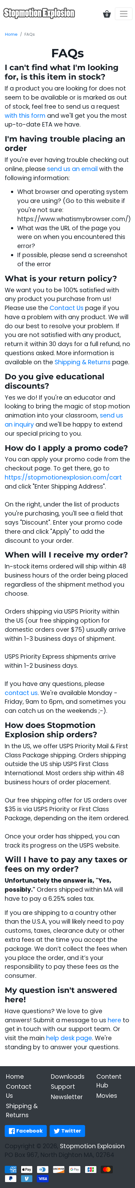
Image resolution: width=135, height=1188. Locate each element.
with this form (25, 116)
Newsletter (67, 1097)
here (114, 1020)
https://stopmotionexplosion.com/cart (63, 477)
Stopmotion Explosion (92, 1146)
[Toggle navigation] (123, 14)
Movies (106, 1096)
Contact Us (67, 308)
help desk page (69, 1038)
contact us (21, 693)
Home (11, 34)
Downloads (67, 1076)
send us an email (72, 169)
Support (63, 1086)
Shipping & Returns (83, 362)
